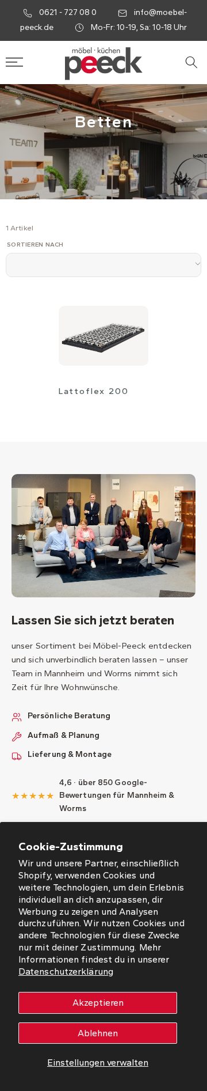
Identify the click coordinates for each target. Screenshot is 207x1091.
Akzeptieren (98, 1002)
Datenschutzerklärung (65, 971)
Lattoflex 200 (94, 391)
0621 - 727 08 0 (68, 12)
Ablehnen (98, 1033)
